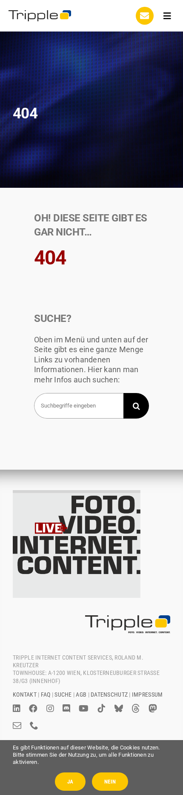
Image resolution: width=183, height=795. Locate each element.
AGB (81, 694)
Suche (62, 694)
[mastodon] (153, 708)
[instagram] (50, 708)
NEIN (110, 781)
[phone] (34, 725)
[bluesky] (118, 708)
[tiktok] (101, 708)
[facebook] (33, 708)
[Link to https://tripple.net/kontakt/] (145, 16)
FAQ (46, 694)
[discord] (66, 708)
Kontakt (25, 694)
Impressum (147, 694)
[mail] (17, 725)
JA (70, 781)
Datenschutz (109, 694)
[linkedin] (16, 708)
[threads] (136, 708)
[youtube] (84, 708)
